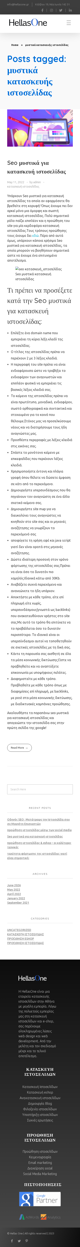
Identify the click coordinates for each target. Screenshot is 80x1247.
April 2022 (14, 894)
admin (37, 182)
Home (14, 45)
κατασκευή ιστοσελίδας (23, 186)
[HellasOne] (31, 22)
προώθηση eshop (20, 938)
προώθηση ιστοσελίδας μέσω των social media (39, 830)
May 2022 (13, 889)
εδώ (35, 235)
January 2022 (16, 898)
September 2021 (18, 902)
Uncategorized (19, 930)
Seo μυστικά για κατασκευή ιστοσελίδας (35, 836)
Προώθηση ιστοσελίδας (25, 943)
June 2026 (14, 885)
